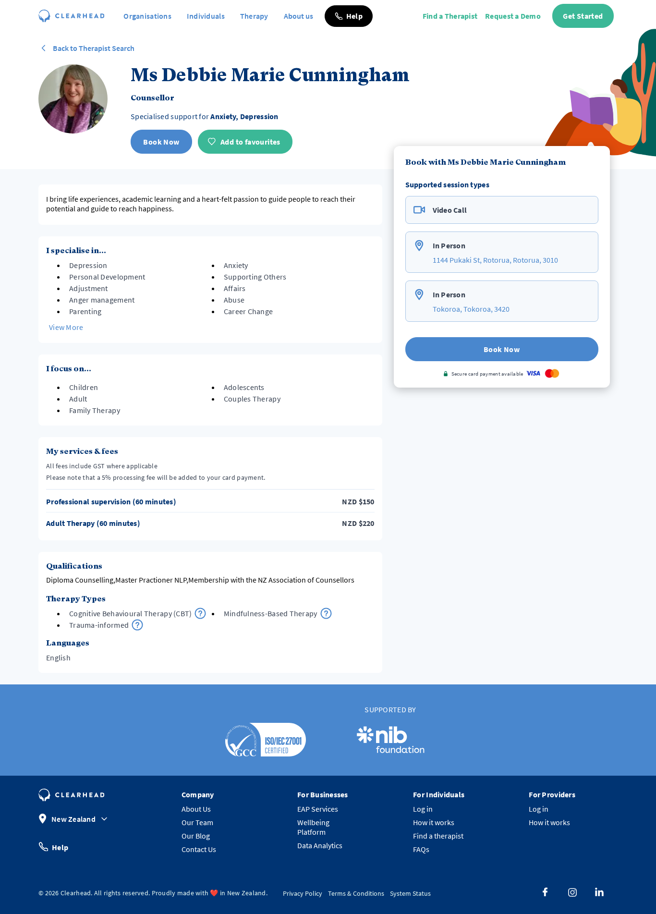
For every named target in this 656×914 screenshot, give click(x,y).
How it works (433, 822)
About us (298, 16)
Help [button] (60, 846)
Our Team (197, 822)
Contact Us (199, 849)
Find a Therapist (450, 16)
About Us (196, 809)
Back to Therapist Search (93, 48)
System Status (410, 893)
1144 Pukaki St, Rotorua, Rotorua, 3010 (495, 260)
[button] (349, 16)
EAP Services (317, 809)
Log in (423, 809)
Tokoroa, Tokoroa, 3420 (471, 309)
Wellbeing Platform (313, 827)
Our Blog (196, 836)
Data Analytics (319, 845)
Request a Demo (513, 16)
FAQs (421, 849)
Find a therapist (438, 836)
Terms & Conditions (356, 893)
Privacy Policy (302, 893)
